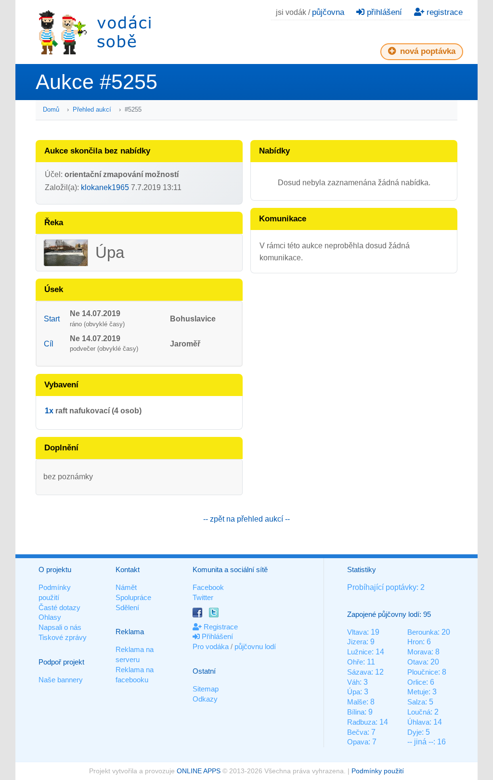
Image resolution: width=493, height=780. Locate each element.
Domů (51, 109)
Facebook (208, 587)
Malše (356, 702)
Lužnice (359, 652)
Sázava (359, 672)
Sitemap (206, 689)
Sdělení (127, 607)
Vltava (357, 632)
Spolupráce (133, 597)
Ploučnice (422, 672)
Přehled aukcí (92, 109)
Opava (357, 742)
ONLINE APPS (199, 771)
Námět (126, 587)
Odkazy (205, 699)
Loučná (418, 712)
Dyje (414, 732)
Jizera (356, 642)
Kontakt (128, 569)
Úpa (353, 692)
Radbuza (361, 722)
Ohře (355, 662)
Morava (419, 652)
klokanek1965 (105, 187)
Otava (417, 662)
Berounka (422, 632)
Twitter (203, 597)
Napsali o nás (60, 627)
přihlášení (383, 12)
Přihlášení (216, 636)
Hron (415, 642)
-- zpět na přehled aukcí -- (246, 519)
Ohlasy (50, 617)
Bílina (355, 712)
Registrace (220, 627)
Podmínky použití (377, 771)
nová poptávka (426, 51)
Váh (353, 682)
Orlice (416, 682)
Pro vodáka (211, 646)
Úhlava (418, 722)
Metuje (417, 692)
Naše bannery (61, 680)
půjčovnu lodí (255, 646)
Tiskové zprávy (63, 637)
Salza (416, 702)
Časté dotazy (59, 607)
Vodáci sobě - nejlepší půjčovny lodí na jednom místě (95, 32)
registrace (443, 12)
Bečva (357, 732)
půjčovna (328, 12)
